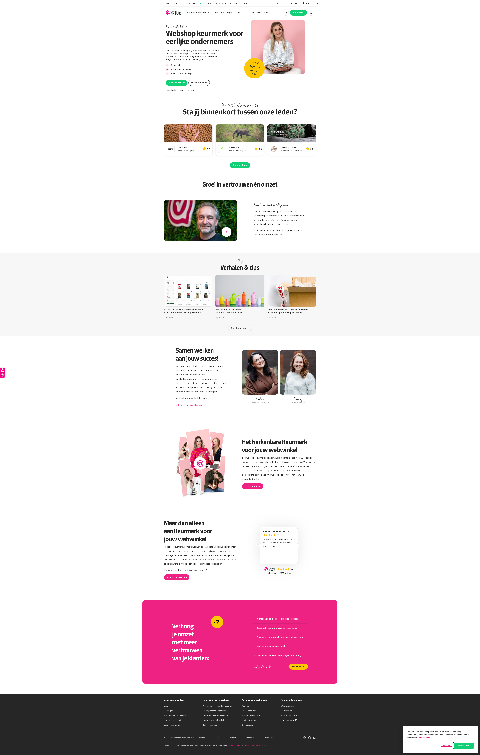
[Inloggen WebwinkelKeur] (311, 13)
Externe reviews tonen (251, 715)
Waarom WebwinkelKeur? (175, 715)
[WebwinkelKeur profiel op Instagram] (309, 738)
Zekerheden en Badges (174, 720)
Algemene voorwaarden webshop (217, 706)
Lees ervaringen (199, 82)
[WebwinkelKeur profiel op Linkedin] (314, 738)
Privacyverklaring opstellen (214, 710)
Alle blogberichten (240, 328)
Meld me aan (298, 666)
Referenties (293, 3)
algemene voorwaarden (254, 745)
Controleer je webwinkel (213, 720)
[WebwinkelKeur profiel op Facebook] (304, 738)
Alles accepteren (463, 745)
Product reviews (249, 720)
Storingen (250, 738)
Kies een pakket (177, 82)
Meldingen (168, 710)
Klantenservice (258, 12)
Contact (281, 3)
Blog (217, 738)
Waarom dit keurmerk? (197, 12)
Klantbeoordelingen (223, 12)
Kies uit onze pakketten (190, 405)
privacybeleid (234, 745)
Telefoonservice (210, 725)
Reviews (245, 706)
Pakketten (243, 12)
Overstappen (248, 725)
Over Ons (269, 3)
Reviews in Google (250, 710)
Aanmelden (298, 12)
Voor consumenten (172, 725)
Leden (166, 706)
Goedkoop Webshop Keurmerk (216, 715)
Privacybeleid (424, 737)
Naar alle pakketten (177, 577)
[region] (279, 377)
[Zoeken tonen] (286, 13)
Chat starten (287, 720)
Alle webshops (240, 165)
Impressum (269, 738)
